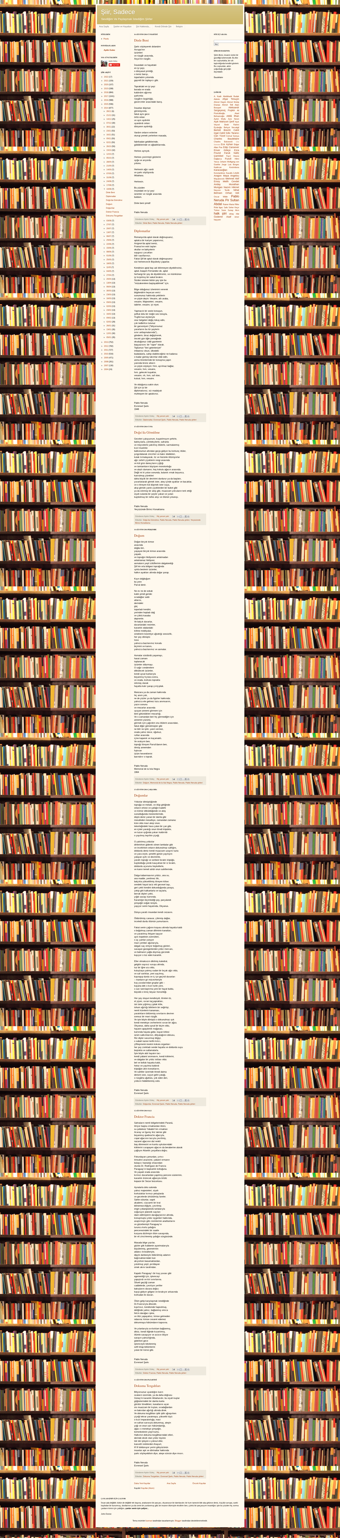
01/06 (109, 255)
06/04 (109, 286)
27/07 (109, 224)
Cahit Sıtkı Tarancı (229, 133)
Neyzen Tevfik (222, 190)
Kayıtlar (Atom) (147, 1488)
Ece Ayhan (227, 144)
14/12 (109, 119)
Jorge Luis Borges (230, 164)
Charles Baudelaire (226, 138)
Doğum (139, 535)
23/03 (109, 294)
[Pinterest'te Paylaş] (188, 219)
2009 (106, 357)
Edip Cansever (231, 147)
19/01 (109, 329)
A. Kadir (218, 96)
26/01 (109, 325)
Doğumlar (141, 795)
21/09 (109, 166)
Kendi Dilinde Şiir (163, 26)
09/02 (109, 318)
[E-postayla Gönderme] (173, 219)
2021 (106, 80)
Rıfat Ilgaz (218, 207)
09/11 (108, 138)
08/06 (109, 252)
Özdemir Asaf (222, 216)
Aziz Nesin (233, 119)
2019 (106, 88)
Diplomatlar (142, 231)
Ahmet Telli (227, 105)
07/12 (109, 123)
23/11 (108, 131)
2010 (106, 354)
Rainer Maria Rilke (231, 204)
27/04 (109, 275)
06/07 (109, 236)
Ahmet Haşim (220, 102)
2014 (106, 108)
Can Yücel (219, 136)
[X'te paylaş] (183, 219)
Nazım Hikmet (231, 187)
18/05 (109, 263)
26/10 (109, 146)
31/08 (109, 177)
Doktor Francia (144, 1116)
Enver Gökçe (222, 150)
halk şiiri (220, 213)
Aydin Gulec (109, 50)
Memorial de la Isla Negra (161, 783)
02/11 (108, 142)
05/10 (109, 158)
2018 (106, 92)
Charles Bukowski (223, 141)
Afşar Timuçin (230, 99)
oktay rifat (234, 214)
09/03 (109, 302)
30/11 (108, 127)
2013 (106, 342)
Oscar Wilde (221, 197)
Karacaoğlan (220, 170)
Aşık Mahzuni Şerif (224, 121)
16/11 (108, 134)
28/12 (109, 111)
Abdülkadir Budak (231, 96)
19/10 (109, 150)
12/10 (109, 154)
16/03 (109, 298)
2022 (106, 77)
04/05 (109, 271)
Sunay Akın (233, 210)
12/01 (109, 333)
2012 (106, 346)
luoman (149, 1521)
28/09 (109, 162)
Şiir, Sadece (118, 11)
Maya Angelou (231, 175)
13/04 (109, 283)
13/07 (109, 232)
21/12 (109, 115)
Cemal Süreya (232, 136)
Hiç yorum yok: (163, 219)
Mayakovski (219, 179)
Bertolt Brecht (222, 130)
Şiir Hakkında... (143, 26)
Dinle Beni (141, 40)
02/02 (109, 322)
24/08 (109, 181)
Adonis (217, 99)
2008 (106, 361)
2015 (106, 104)
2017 (106, 96)
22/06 (109, 244)
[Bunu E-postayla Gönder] (178, 219)
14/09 (109, 169)
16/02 (109, 314)
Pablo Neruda (158, 223)
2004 (106, 369)
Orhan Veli (232, 193)
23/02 (109, 310)
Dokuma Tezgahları (147, 1385)
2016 (106, 100)
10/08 (109, 189)
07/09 (109, 173)
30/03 (109, 290)
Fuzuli (228, 158)
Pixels (106, 39)
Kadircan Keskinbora (226, 167)
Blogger (178, 1521)
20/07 (109, 228)
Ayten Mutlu (220, 119)
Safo (226, 207)
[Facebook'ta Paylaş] (185, 219)
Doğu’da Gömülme (147, 432)
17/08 (109, 185)
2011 (106, 350)
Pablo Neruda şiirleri (173, 223)
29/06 (109, 240)
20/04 (109, 279)
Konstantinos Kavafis (223, 173)
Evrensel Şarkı (160, 420)
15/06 (109, 248)
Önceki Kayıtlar (199, 1483)
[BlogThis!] (180, 219)
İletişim (179, 26)
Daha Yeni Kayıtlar (142, 1483)
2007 (106, 365)
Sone (223, 210)
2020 (106, 84)
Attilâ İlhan (232, 116)
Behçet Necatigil (231, 127)
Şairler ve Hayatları (122, 26)
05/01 (109, 337)
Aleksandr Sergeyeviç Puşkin (226, 109)
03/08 (109, 220)
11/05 (108, 267)
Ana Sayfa (104, 26)
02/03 (109, 306)
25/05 (109, 259)
